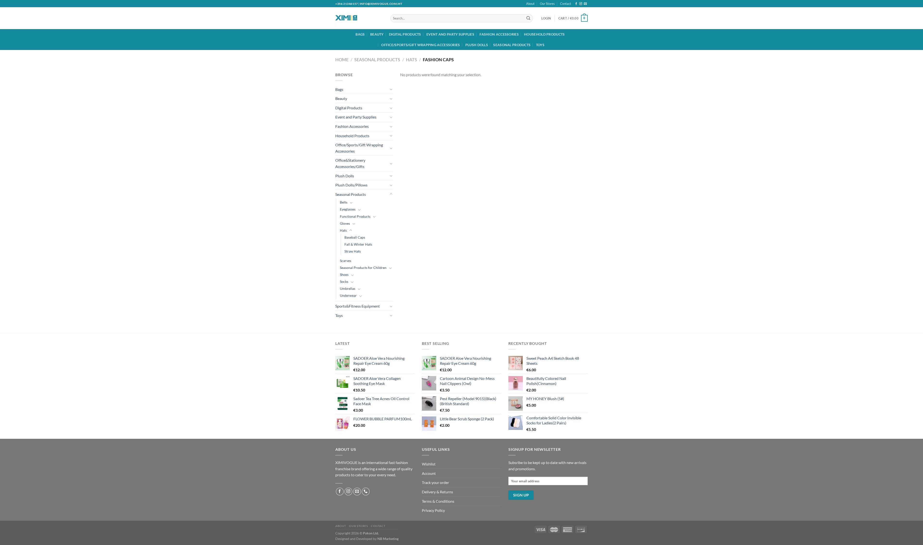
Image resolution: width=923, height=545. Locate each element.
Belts (343, 202)
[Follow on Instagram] (580, 4)
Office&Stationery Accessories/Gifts (350, 163)
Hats (411, 59)
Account (429, 473)
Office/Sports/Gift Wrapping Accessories (420, 45)
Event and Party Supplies (450, 34)
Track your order (435, 482)
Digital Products (405, 34)
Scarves (345, 261)
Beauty (377, 34)
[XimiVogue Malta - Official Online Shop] (355, 18)
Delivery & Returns (437, 491)
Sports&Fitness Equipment (357, 306)
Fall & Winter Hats (358, 244)
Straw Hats (352, 251)
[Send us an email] (585, 4)
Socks (344, 281)
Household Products (544, 34)
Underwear (348, 295)
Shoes (344, 274)
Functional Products (355, 216)
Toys (540, 45)
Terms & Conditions (438, 501)
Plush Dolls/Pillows (351, 185)
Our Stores (547, 4)
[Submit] (528, 18)
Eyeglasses (347, 209)
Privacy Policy (433, 510)
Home (342, 59)
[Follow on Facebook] (576, 4)
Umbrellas (347, 288)
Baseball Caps (354, 237)
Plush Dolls (476, 45)
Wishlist (429, 464)
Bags (360, 34)
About (530, 4)
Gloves (345, 223)
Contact (565, 4)
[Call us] (366, 491)
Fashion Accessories (499, 34)
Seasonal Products (511, 45)
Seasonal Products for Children (363, 268)
